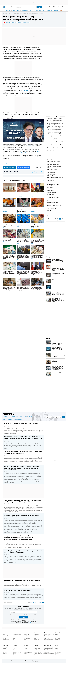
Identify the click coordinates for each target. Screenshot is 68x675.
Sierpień (57, 216)
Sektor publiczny (25, 10)
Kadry (14, 10)
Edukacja (56, 10)
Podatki (4, 634)
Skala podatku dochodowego (49, 653)
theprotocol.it (57, 653)
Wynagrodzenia (16, 635)
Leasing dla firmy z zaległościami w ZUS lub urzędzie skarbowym (55, 145)
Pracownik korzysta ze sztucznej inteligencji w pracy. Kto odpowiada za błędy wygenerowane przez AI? (55, 154)
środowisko (23, 152)
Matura (14, 653)
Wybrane (60, 118)
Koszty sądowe (50, 189)
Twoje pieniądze (37, 10)
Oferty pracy (57, 654)
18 (50, 218)
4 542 (40, 602)
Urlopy (14, 638)
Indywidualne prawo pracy (17, 634)
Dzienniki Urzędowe (27, 649)
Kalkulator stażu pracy (37, 652)
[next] (43, 602)
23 (62, 218)
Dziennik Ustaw (26, 647)
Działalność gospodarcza (52, 185)
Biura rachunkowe (47, 632)
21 (57, 218)
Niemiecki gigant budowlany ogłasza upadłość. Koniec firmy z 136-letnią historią (55, 151)
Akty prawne (26, 645)
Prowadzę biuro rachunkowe (49, 635)
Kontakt (47, 660)
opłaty (24, 112)
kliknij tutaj (29, 622)
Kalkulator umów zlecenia (52, 167)
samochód (25, 90)
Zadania (4, 649)
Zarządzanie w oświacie (17, 652)
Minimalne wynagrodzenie (48, 648)
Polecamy (48, 338)
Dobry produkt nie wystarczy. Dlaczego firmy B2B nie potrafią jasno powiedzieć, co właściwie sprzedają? (55, 127)
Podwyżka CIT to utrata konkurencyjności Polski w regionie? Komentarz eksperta (54, 121)
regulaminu (23, 614)
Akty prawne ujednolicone (28, 652)
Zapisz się (23, 617)
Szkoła (14, 648)
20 (55, 218)
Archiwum (56, 648)
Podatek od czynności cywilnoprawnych (54, 205)
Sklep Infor (25, 640)
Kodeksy (25, 653)
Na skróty (56, 645)
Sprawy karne (26, 635)
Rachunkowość (5, 635)
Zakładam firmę (12, 416)
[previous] (29, 602)
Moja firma (10, 13)
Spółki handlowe (50, 187)
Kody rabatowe (57, 649)
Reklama (52, 660)
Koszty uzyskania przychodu (52, 202)
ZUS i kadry (5, 638)
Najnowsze (55, 118)
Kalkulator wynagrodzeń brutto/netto (54, 166)
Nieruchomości (49, 10)
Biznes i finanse (36, 634)
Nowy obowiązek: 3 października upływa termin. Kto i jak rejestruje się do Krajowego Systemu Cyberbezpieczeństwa (55, 133)
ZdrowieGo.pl (57, 647)
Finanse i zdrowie (37, 640)
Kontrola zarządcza (50, 190)
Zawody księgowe (6, 639)
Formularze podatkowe (58, 652)
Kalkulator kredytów (51, 172)
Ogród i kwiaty (57, 639)
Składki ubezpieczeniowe (48, 649)
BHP (14, 639)
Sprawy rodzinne (26, 634)
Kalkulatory (51, 160)
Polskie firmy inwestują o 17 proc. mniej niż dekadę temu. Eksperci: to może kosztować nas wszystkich (55, 142)
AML (45, 640)
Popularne (50, 118)
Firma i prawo (49, 257)
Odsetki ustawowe (47, 652)
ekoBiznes (5, 419)
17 (48, 218)
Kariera (38, 660)
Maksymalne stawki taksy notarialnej (54, 207)
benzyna (30, 145)
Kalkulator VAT (50, 175)
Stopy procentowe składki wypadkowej (54, 200)
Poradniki (10, 419)
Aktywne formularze (54, 184)
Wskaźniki (51, 194)
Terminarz (51, 216)
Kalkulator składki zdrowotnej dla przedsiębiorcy (53, 162)
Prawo (31, 10)
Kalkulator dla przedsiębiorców (53, 164)
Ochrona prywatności (11, 660)
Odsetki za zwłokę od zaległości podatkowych (53, 198)
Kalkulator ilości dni (51, 180)
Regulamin (33, 660)
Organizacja (5, 647)
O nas (4, 660)
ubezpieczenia (40, 151)
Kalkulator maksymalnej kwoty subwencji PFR (55, 178)
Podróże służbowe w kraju (52, 203)
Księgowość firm (6, 632)
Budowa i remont (57, 638)
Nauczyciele (15, 649)
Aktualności (15, 13)
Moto (44, 10)
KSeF (61, 10)
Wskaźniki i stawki (47, 645)
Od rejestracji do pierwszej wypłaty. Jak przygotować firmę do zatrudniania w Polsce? (54, 136)
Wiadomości (57, 634)
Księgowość (8, 10)
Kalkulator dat (49, 182)
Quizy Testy (49, 210)
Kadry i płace (5, 652)
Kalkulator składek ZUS (51, 174)
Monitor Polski (26, 648)
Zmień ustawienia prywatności (23, 660)
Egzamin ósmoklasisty (17, 654)
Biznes (18, 10)
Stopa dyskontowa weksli (52, 208)
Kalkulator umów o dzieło (52, 169)
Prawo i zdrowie (26, 642)
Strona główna (5, 13)
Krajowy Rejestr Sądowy (51, 192)
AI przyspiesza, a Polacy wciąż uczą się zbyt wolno (55, 148)
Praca (25, 639)
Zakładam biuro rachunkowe (49, 634)
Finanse (25, 416)
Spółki (17, 416)
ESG (24, 419)
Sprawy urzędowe (27, 638)
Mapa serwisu (58, 660)
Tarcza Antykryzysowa (17, 419)
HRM (14, 640)
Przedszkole (15, 647)
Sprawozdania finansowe (48, 639)
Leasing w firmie (31, 416)
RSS (43, 660)
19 (52, 218)
